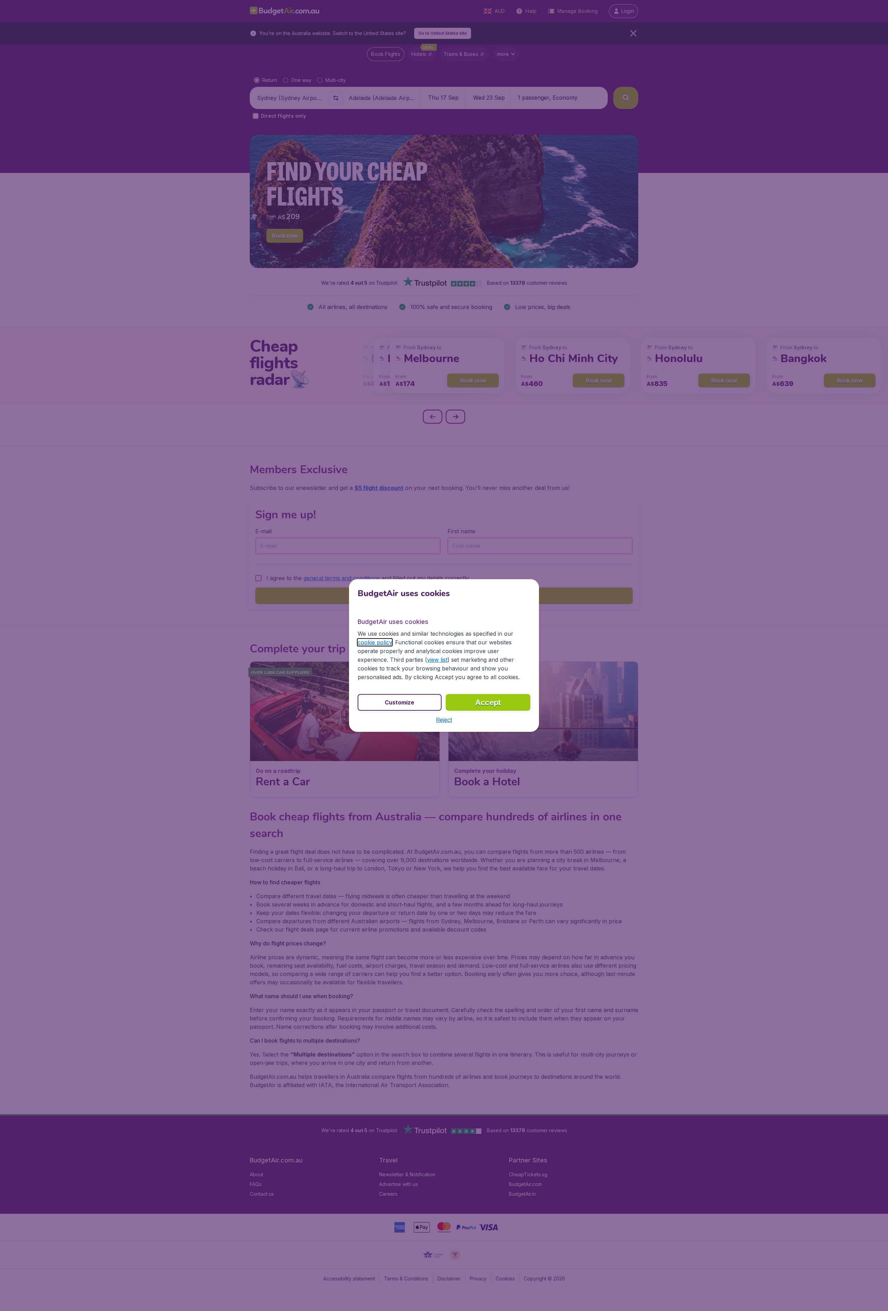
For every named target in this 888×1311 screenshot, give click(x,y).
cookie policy (375, 642)
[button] (444, 719)
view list (437, 659)
